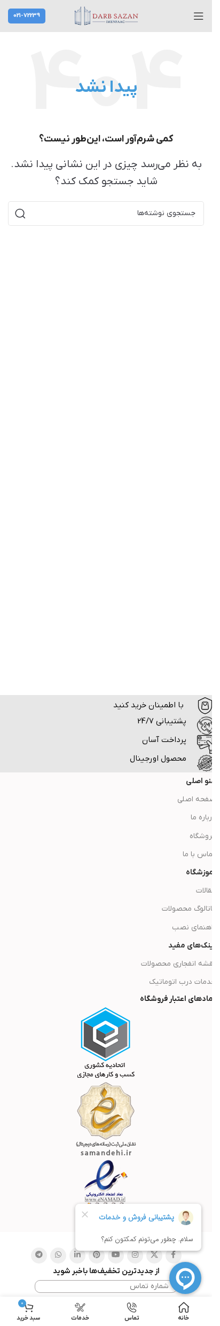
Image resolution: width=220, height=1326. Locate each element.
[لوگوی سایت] (106, 16)
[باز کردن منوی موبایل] (198, 16)
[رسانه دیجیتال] (106, 1119)
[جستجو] (20, 213)
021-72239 (26, 15)
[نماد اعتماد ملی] (106, 1195)
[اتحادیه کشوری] (106, 1043)
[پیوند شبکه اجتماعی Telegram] (39, 1256)
